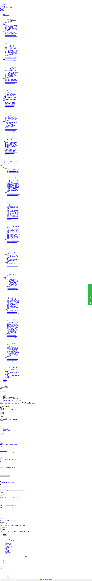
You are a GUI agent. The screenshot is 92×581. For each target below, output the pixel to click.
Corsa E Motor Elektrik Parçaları (10, 69)
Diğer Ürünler (7, 541)
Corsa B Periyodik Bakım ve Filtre (12, 225)
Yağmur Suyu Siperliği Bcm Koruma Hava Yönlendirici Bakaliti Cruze (12, 490)
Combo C (4, 86)
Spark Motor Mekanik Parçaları (10, 110)
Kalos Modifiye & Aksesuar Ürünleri (13, 342)
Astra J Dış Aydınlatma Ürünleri (10, 32)
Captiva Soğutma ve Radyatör (12, 306)
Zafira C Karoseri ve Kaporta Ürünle (11, 82)
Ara (11, 7)
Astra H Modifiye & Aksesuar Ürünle (13, 216)
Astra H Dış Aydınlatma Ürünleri (12, 218)
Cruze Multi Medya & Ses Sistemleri (13, 317)
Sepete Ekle (3, 412)
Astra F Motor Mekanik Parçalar (10, 58)
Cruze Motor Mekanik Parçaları (10, 126)
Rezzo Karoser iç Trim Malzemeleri (11, 152)
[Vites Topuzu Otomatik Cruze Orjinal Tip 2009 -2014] (2, 495)
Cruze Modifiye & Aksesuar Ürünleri (11, 122)
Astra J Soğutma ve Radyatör (12, 189)
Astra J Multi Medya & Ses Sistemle (13, 187)
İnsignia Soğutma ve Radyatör (12, 175)
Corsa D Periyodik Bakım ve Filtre (13, 200)
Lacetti (4, 141)
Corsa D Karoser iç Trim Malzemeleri (11, 42)
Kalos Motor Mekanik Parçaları (10, 136)
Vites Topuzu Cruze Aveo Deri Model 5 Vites (8, 505)
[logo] (2, 6)
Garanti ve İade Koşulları (9, 546)
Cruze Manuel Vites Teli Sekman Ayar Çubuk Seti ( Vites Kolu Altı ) (12, 474)
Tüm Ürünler (7, 30)
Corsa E (4, 66)
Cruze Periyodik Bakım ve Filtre (12, 318)
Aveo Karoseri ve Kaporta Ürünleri (13, 325)
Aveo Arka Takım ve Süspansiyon (10, 130)
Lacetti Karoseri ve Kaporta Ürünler (11, 145)
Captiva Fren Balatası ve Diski (12, 303)
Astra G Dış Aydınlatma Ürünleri (10, 65)
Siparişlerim (5, 3)
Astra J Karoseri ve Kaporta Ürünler (11, 36)
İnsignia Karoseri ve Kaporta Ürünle (11, 29)
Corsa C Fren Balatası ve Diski (10, 46)
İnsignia (4, 24)
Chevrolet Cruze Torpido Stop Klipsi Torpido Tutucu (9, 436)
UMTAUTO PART (3, 435)
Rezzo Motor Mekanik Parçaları (10, 150)
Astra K (4, 71)
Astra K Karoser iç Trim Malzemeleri (11, 73)
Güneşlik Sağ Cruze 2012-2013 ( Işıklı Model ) (8, 467)
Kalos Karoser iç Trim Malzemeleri (13, 339)
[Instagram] (5, 535)
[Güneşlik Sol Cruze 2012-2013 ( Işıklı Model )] (2, 457)
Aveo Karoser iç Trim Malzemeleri (12, 327)
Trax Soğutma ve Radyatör (11, 285)
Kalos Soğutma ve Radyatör (11, 341)
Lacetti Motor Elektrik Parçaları (10, 146)
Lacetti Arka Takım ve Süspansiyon (11, 142)
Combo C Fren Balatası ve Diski (10, 87)
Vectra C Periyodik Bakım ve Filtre (13, 256)
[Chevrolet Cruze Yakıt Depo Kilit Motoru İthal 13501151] (2, 511)
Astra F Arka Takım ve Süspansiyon (11, 57)
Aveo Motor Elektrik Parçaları (12, 326)
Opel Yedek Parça (8, 537)
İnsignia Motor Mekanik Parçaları (10, 27)
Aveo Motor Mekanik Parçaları (10, 131)
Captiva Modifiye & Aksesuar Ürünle (11, 118)
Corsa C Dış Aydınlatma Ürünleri (10, 48)
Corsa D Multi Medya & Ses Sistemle (13, 198)
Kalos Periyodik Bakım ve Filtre (12, 340)
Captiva (4, 114)
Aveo (3, 128)
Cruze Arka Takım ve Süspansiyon (10, 125)
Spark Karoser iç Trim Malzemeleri (11, 111)
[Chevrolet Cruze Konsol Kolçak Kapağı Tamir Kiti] (2, 450)
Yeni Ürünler (5, 16)
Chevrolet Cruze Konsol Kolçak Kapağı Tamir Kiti (9, 452)
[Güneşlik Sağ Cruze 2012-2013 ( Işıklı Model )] (2, 465)
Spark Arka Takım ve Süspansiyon (12, 289)
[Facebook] (5, 533)
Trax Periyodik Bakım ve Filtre (12, 284)
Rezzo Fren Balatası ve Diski (9, 153)
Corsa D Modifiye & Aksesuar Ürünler (11, 39)
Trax (3, 101)
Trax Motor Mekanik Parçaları (10, 102)
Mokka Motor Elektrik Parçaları (10, 95)
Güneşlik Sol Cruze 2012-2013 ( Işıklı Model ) (8, 459)
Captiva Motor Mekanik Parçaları (10, 117)
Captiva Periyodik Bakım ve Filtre (12, 305)
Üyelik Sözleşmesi (8, 544)
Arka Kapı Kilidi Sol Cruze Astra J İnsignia (7, 482)
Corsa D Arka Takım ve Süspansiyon (13, 193)
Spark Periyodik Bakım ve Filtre (12, 292)
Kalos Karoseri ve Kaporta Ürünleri (11, 138)
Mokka (4, 91)
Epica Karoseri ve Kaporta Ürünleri (11, 157)
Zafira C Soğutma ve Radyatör (10, 83)
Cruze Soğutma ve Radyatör (11, 319)
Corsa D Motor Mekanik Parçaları (10, 40)
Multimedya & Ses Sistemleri (9, 540)
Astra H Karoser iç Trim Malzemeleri (11, 52)
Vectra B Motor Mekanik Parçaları (10, 99)
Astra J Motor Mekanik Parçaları (10, 35)
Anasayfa (4, 394)
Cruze (4, 121)
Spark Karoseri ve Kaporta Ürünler (13, 294)
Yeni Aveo (4, 162)
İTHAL (1, 405)
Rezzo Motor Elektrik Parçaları (10, 151)
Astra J (4, 31)
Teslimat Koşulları (8, 543)
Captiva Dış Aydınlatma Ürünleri (12, 307)
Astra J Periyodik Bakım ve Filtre (12, 190)
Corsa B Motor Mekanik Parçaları (10, 60)
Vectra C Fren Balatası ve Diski (12, 255)
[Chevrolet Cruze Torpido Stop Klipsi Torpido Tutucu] (2, 434)
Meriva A (4, 96)
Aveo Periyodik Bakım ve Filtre (12, 330)
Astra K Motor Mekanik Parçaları (10, 76)
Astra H (4, 49)
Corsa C (4, 44)
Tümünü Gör (9, 178)
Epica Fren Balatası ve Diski (9, 158)
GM (1, 481)
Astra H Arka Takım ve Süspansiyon (11, 50)
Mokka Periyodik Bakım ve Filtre (10, 92)
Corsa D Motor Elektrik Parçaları (10, 41)
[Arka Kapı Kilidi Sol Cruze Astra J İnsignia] (2, 480)
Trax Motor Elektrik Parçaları (10, 105)
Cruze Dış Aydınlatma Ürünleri (10, 124)
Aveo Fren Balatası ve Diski (11, 328)
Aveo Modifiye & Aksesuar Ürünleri (11, 129)
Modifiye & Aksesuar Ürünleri (10, 539)
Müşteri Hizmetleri (6, 15)
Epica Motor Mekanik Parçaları (12, 366)
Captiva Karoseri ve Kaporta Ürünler (11, 119)
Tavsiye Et (7, 419)
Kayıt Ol (5, 391)
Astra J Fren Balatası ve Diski (12, 188)
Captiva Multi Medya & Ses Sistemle (13, 304)
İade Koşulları (5, 424)
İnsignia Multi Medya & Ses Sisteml (11, 25)
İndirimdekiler (5, 13)
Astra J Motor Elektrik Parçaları (12, 185)
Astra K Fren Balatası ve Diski (10, 74)
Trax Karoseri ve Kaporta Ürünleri (10, 104)
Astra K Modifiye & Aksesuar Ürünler (11, 72)
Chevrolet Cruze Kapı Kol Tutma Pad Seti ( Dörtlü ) (9, 444)
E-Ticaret (43, 579)
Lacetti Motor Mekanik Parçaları (10, 144)
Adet (1, 410)
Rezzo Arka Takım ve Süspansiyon (11, 149)
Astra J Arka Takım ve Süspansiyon (11, 34)
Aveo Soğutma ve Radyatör (11, 331)
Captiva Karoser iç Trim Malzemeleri (13, 302)
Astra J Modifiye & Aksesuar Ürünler (11, 33)
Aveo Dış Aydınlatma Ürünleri (12, 332)
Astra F (4, 56)
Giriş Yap (2, 391)
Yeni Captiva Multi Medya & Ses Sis (11, 161)
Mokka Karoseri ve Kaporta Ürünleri (11, 93)
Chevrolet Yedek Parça (8, 538)
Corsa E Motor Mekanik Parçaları (10, 68)
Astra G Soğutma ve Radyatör (10, 64)
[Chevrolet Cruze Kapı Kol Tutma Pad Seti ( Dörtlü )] (2, 442)
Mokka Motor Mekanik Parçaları (10, 94)
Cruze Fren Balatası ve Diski (9, 123)
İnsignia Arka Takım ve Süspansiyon (11, 26)
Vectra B (4, 98)
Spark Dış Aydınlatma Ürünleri (12, 293)
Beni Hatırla (4, 390)
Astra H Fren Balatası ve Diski (12, 217)
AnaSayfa (4, 2)
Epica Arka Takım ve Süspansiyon (12, 365)
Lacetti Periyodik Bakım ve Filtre (12, 354)
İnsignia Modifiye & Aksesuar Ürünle (11, 28)
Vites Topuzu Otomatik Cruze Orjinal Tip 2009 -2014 (9, 497)
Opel (3, 23)
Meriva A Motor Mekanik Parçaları (10, 97)
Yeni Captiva (5, 160)
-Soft (41, 579)
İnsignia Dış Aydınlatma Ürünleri (12, 177)
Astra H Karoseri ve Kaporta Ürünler (11, 51)
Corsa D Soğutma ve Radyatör (12, 199)
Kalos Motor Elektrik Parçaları (10, 139)
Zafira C (4, 81)
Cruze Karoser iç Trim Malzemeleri (13, 316)
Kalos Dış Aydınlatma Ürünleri (12, 343)
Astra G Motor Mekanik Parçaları (10, 63)
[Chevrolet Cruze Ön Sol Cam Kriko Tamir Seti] (2, 518)
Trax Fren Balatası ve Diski (9, 106)
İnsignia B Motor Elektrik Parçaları (10, 79)
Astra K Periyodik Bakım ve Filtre (10, 75)
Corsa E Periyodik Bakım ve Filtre (10, 70)
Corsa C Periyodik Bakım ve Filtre (10, 47)
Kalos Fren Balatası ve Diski (9, 135)
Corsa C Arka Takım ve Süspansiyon (11, 45)
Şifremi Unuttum (9, 390)
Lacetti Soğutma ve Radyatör (12, 355)
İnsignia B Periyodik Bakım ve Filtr (11, 80)
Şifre (1, 388)
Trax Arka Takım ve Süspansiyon (10, 103)
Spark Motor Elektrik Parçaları (12, 288)
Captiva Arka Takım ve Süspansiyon (11, 116)
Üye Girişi (4, 384)
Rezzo (4, 148)
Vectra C (4, 84)
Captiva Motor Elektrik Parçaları (10, 115)
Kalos (4, 134)
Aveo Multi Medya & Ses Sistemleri (13, 329)
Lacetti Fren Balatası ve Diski (12, 353)
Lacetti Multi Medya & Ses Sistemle (13, 352)
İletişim (4, 14)
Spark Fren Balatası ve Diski (9, 112)
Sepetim (6, 553)
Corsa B (4, 59)
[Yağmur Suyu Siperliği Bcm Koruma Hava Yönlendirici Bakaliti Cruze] (2, 488)
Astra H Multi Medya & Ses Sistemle (11, 53)
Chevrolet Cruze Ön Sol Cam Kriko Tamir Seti (8, 520)
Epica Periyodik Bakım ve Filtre (10, 159)
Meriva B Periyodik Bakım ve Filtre (11, 90)
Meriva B (4, 89)
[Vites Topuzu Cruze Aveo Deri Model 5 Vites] (2, 503)
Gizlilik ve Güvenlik (8, 547)
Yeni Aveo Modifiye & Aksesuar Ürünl (11, 163)
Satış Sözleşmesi (7, 545)
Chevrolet (4, 100)
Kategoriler (4, 4)
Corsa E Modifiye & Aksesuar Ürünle (11, 67)
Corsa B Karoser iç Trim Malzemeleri (13, 226)
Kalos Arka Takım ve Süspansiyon (10, 137)
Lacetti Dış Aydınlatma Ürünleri (10, 143)
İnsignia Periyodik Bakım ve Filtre (12, 176)
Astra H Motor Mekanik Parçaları (10, 54)
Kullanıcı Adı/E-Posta (4, 386)
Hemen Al (2, 413)
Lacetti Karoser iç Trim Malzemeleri (13, 351)
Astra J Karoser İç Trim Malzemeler (13, 186)
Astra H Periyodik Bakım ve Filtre (12, 215)
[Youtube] (4, 534)
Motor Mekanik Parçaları (9, 88)
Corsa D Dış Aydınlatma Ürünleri (12, 201)
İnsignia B (4, 78)
